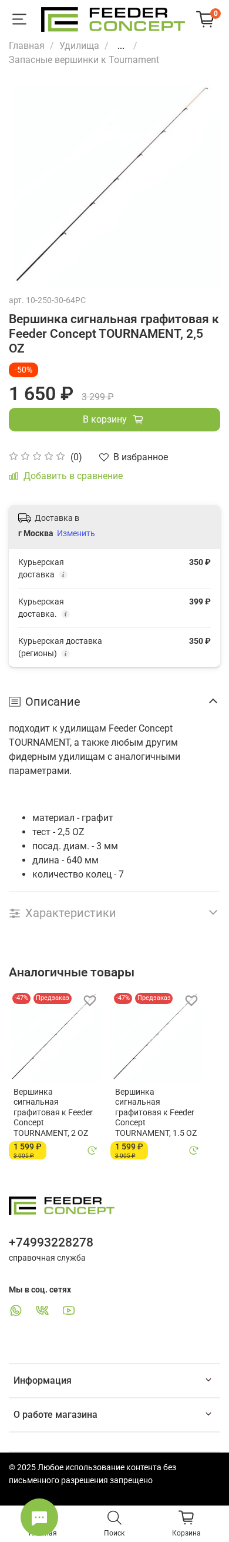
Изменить (76, 533)
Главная (27, 45)
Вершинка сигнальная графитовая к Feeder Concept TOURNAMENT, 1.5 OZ (156, 1111)
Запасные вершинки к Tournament (84, 59)
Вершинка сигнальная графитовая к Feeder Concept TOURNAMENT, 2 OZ (53, 1111)
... (120, 46)
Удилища (79, 45)
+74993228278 (51, 1242)
